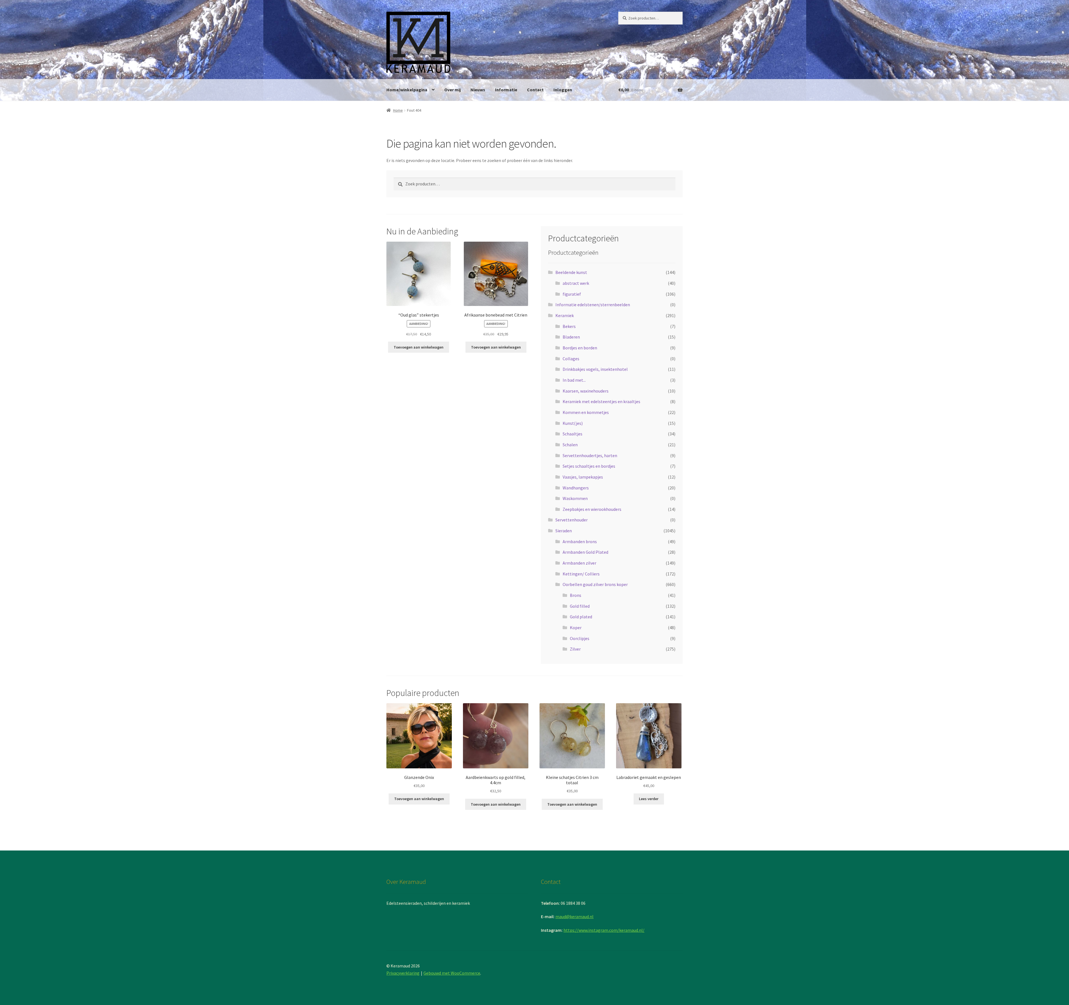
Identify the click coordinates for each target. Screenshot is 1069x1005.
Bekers (569, 326)
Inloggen (562, 89)
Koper (576, 627)
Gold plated (581, 616)
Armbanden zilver (579, 563)
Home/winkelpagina (406, 89)
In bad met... (574, 380)
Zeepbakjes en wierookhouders (592, 509)
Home (398, 110)
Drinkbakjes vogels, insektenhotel (595, 369)
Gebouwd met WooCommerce (451, 973)
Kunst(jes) (573, 423)
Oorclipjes (579, 638)
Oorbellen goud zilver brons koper (595, 584)
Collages (571, 358)
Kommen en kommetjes (586, 412)
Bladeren (571, 337)
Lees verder (648, 798)
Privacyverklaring (403, 973)
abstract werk (576, 283)
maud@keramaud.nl (574, 916)
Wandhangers (576, 488)
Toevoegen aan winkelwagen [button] (418, 347)
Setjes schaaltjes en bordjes (589, 466)
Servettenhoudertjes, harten (590, 455)
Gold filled (580, 606)
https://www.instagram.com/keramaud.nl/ (603, 930)
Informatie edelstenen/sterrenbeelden (592, 304)
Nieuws (477, 89)
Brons (575, 595)
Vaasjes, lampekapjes (583, 477)
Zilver (575, 649)
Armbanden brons (580, 541)
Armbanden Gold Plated (585, 552)
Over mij (452, 89)
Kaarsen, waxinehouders (586, 391)
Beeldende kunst (571, 272)
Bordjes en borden (580, 347)
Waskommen (575, 498)
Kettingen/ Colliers (581, 574)
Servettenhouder (571, 520)
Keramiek (564, 315)
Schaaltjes (572, 434)
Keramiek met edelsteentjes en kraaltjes (601, 401)
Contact (535, 89)
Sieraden (563, 530)
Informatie (506, 89)
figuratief (572, 294)
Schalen (570, 444)
